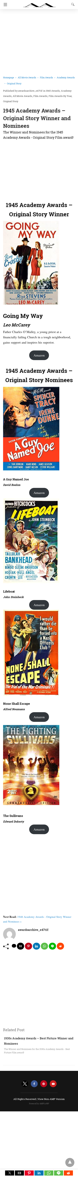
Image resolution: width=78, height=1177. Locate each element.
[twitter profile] (24, 1083)
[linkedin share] (36, 946)
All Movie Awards (27, 77)
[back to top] (69, 1162)
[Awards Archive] (39, 3)
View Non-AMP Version (51, 1099)
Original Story (14, 83)
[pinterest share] (28, 946)
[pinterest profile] (43, 1083)
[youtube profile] (53, 1083)
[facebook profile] (34, 1083)
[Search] (72, 4)
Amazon (39, 355)
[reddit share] (60, 946)
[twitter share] (14, 946)
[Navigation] (4, 4)
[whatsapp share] (44, 946)
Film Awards (46, 77)
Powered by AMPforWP (39, 1103)
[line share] (52, 946)
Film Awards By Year (60, 96)
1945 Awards (53, 90)
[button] (9, 1173)
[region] (39, 169)
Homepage (8, 77)
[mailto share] (20, 946)
